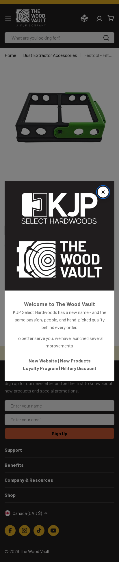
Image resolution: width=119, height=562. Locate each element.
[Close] (103, 192)
